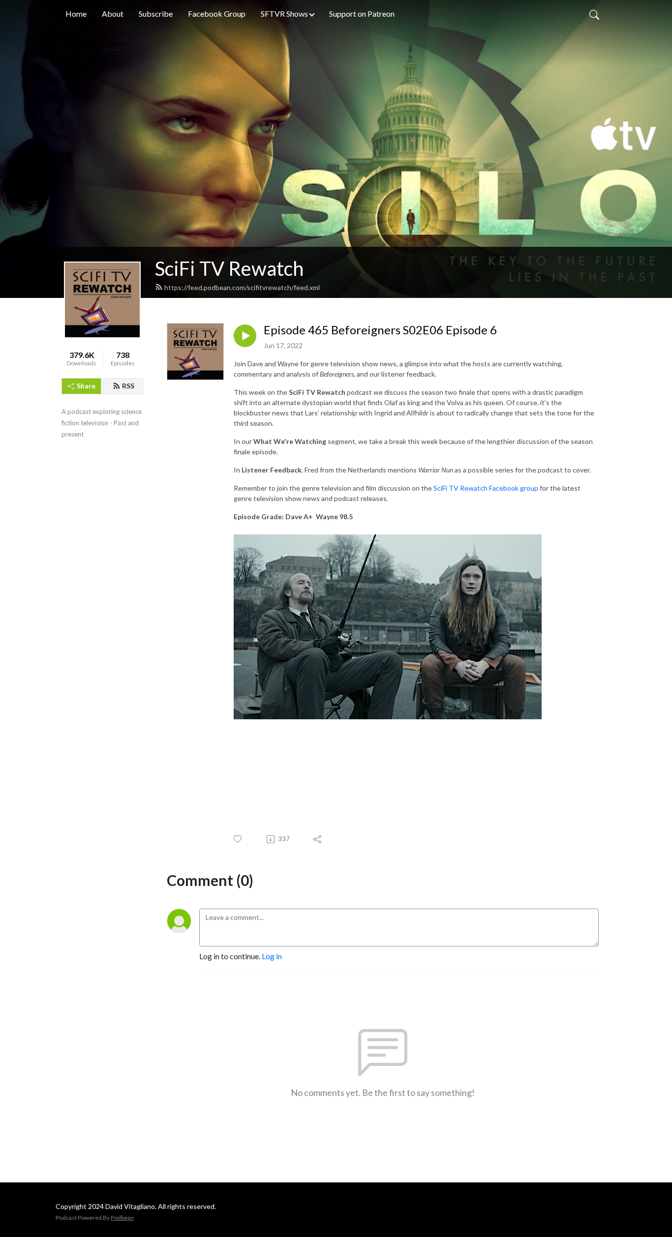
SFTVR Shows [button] (284, 13)
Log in (272, 956)
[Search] (594, 14)
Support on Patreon (362, 13)
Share (86, 386)
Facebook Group (216, 13)
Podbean (122, 1217)
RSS (128, 386)
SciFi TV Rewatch (229, 268)
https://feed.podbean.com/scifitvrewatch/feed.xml (242, 287)
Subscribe (156, 13)
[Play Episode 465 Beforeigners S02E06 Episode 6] (245, 335)
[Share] (318, 839)
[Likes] (238, 839)
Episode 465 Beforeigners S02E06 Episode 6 (380, 330)
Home (76, 13)
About (112, 13)
